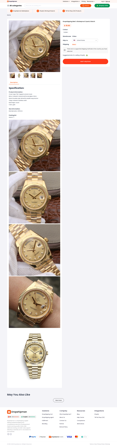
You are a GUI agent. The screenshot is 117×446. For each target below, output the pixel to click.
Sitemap (107, 444)
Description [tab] (14, 82)
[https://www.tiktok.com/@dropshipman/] (8, 434)
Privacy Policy (101, 444)
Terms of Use (93, 444)
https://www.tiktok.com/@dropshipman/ (8, 434)
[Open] (96, 40)
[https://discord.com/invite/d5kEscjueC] (11, 434)
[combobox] (82, 40)
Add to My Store (85, 61)
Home (9, 15)
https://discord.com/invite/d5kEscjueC (11, 434)
